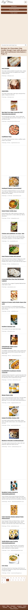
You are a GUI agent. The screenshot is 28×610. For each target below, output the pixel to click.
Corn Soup (5, 565)
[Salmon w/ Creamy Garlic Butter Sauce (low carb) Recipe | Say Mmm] (14, 295)
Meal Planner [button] (14, 6)
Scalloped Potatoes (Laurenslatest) (11, 188)
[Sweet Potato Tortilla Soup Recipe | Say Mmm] (14, 204)
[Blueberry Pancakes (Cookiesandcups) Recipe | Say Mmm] (14, 434)
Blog (8, 606)
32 (18, 580)
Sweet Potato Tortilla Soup (9, 211)
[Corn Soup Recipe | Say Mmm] (14, 559)
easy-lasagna (5, 68)
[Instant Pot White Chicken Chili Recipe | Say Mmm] (14, 411)
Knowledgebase (22, 607)
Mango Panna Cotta (7, 395)
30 (12, 580)
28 (7, 580)
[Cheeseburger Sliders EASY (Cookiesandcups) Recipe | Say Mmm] (14, 340)
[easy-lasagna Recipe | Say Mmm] (14, 62)
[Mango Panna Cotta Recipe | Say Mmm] (14, 388)
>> (4, 582)
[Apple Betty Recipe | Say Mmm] (14, 84)
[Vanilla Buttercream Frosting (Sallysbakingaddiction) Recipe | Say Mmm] (14, 535)
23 (18, 577)
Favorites (5, 607)
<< (8, 577)
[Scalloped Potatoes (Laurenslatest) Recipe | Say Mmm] (14, 182)
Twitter (24, 606)
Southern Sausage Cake (8, 326)
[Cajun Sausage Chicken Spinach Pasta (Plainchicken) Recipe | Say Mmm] (14, 510)
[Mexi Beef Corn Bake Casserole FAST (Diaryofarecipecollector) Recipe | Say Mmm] (14, 106)
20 (10, 577)
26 (2, 580)
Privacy (15, 607)
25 (24, 577)
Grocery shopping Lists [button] (14, 9)
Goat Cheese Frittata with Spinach (11, 256)
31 (15, 580)
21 (13, 577)
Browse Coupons (14, 608)
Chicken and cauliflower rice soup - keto (13, 233)
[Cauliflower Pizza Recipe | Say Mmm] (14, 130)
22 (16, 577)
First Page (4, 577)
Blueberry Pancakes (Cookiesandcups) (13, 440)
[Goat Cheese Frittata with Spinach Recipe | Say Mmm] (14, 250)
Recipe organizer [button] (14, 12)
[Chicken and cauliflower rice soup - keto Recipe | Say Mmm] (14, 227)
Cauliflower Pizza (6, 136)
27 (4, 580)
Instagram (19, 606)
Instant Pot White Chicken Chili (10, 418)
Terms (10, 607)
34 (23, 580)
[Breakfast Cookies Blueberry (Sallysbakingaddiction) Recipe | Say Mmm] (14, 485)
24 (21, 577)
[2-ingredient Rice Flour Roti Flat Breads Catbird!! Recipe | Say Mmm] (14, 272)
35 (2, 582)
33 (20, 580)
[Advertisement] (14, 28)
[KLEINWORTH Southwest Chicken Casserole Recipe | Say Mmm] (14, 364)
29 (10, 580)
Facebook (13, 606)
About (3, 606)
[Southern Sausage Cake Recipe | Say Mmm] (14, 320)
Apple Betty (5, 91)
